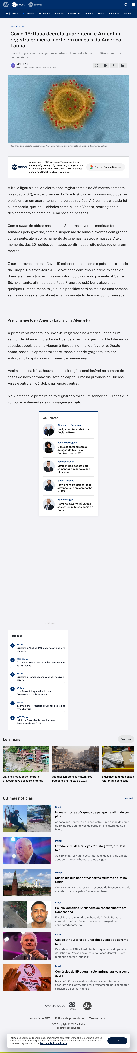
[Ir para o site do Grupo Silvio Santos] (62, 1006)
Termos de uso (98, 1018)
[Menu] (133, 4)
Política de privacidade (69, 1018)
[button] (26, 767)
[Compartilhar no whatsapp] (97, 65)
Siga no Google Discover (108, 167)
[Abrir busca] (126, 4)
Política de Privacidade (53, 1043)
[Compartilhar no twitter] (114, 65)
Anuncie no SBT (40, 1018)
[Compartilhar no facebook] (105, 65)
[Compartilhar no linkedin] (123, 65)
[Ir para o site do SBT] (87, 1006)
